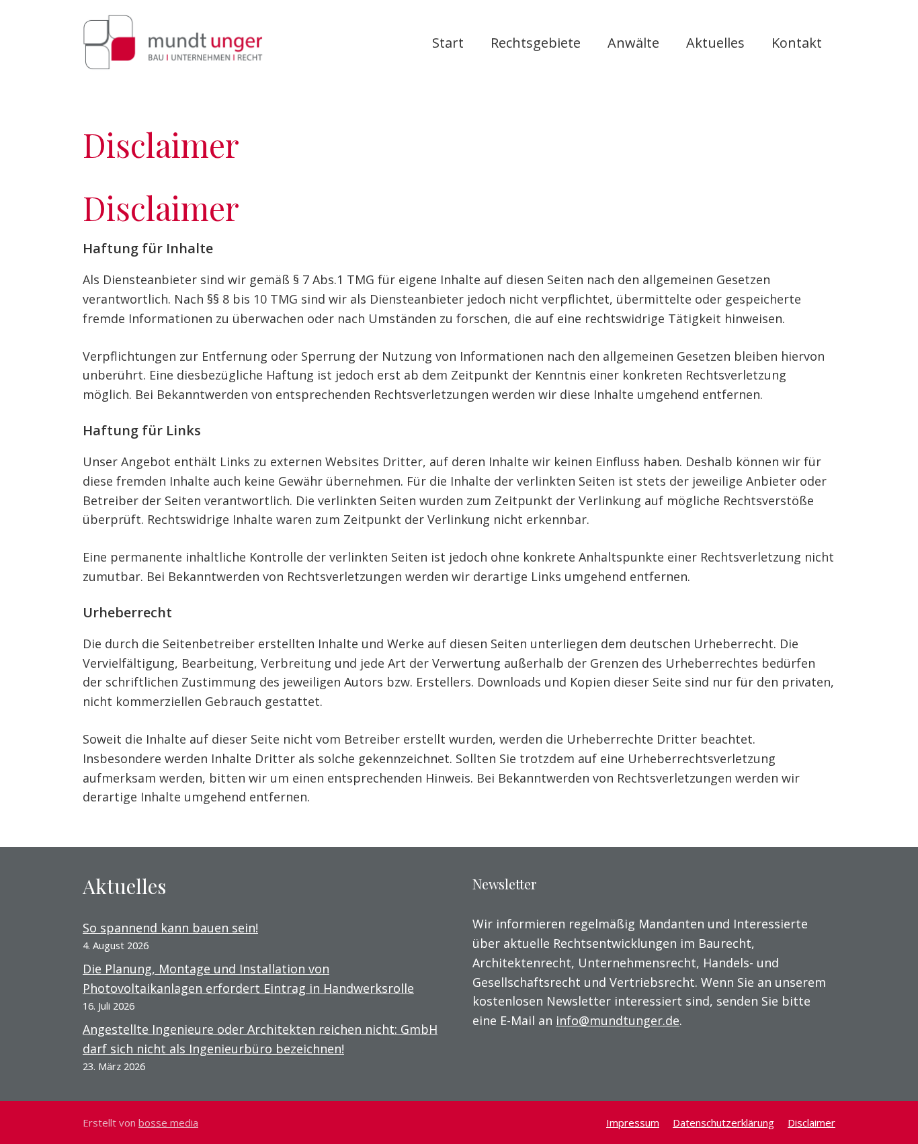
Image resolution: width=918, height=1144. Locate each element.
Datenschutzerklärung (723, 1122)
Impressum (632, 1122)
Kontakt (796, 43)
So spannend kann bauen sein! (170, 928)
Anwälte (633, 43)
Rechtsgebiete (536, 43)
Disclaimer (811, 1122)
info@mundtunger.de (617, 1020)
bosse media (168, 1122)
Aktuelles (715, 43)
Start (448, 43)
